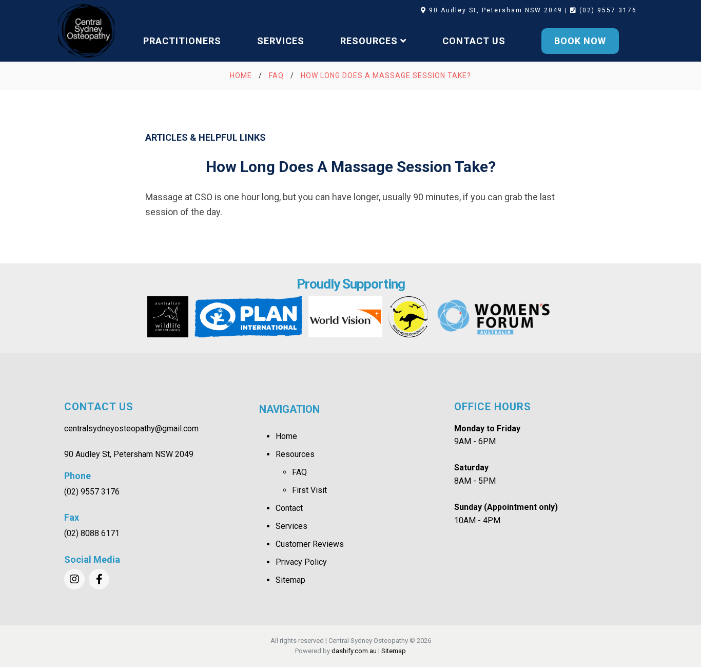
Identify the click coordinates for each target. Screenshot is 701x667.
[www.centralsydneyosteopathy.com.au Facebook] (99, 579)
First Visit (309, 490)
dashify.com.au (354, 651)
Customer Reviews (310, 544)
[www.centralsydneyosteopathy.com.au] (86, 30)
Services (291, 526)
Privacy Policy (301, 562)
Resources (295, 454)
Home (286, 436)
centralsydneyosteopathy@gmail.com (131, 428)
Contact (289, 508)
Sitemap (290, 580)
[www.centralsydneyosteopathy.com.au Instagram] (74, 579)
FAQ (299, 472)
